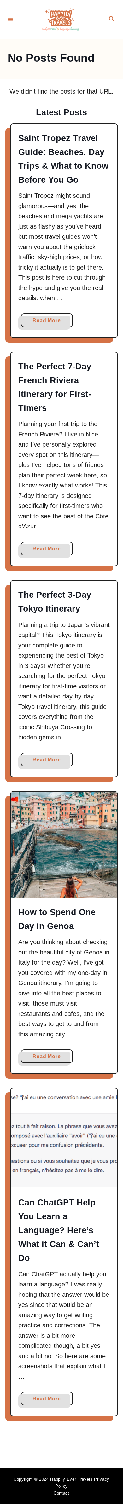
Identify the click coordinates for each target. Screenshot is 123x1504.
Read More (48, 322)
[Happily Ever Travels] (60, 19)
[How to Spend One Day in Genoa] (64, 845)
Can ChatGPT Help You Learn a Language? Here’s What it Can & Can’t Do (58, 1230)
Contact (61, 1493)
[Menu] (10, 19)
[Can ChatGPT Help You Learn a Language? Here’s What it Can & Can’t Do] (64, 1138)
